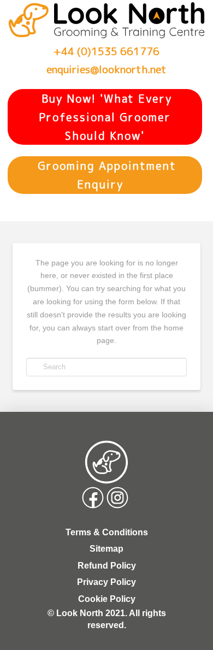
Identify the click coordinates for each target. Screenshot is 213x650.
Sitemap (106, 548)
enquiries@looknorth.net (106, 69)
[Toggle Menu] (18, 208)
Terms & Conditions (107, 532)
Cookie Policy (106, 599)
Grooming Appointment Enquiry (105, 175)
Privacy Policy (106, 582)
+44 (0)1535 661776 (106, 51)
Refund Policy (107, 565)
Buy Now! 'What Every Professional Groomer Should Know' (105, 117)
